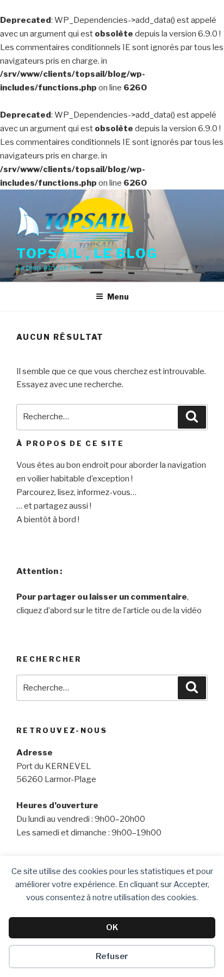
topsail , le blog (87, 253)
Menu (118, 296)
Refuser (112, 956)
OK (112, 927)
